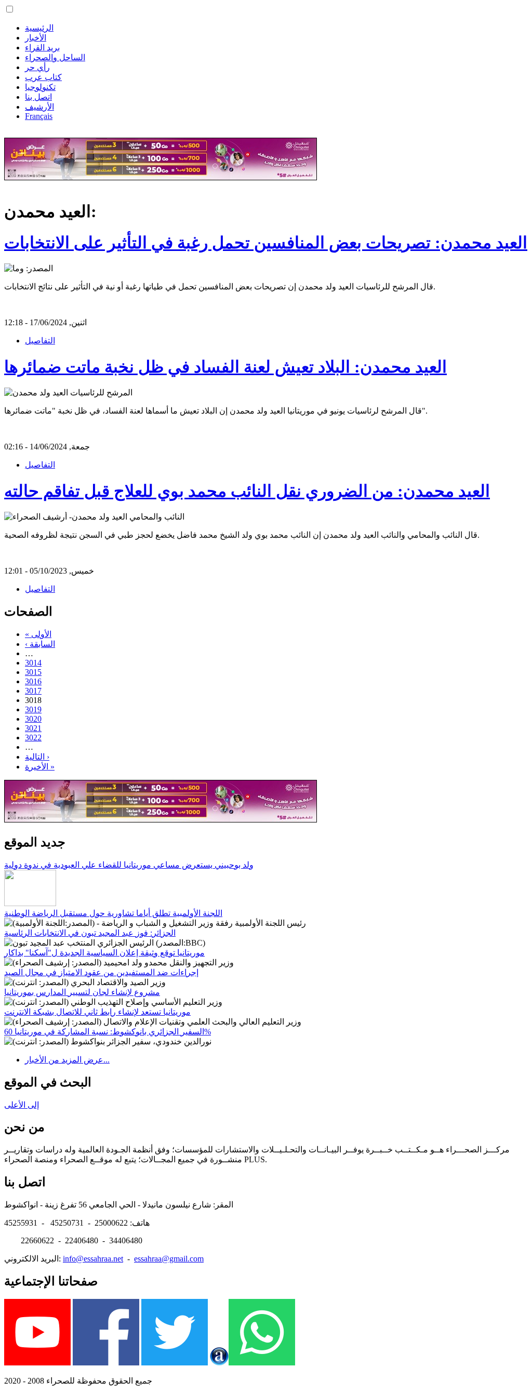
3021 (33, 728)
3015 (33, 672)
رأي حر (37, 67)
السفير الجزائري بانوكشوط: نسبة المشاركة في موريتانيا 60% (107, 1031)
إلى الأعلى (21, 1104)
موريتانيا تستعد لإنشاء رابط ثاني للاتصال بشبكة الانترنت (97, 1011)
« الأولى (38, 634)
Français (38, 116)
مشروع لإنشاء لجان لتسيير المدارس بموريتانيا (82, 992)
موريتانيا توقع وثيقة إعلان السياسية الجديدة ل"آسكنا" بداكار (104, 952)
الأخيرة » (40, 766)
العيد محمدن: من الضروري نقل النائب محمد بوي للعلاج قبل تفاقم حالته (247, 491)
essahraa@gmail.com (169, 1258)
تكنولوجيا (40, 87)
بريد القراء (42, 47)
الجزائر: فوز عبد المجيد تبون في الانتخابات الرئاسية (90, 932)
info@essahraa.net (93, 1258)
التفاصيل (40, 340)
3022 (33, 737)
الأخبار (35, 37)
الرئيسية (39, 27)
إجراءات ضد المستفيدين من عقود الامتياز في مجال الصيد (101, 972)
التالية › (37, 756)
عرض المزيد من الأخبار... (67, 1059)
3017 (33, 690)
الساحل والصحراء (55, 57)
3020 (33, 718)
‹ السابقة (40, 644)
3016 (33, 681)
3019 (33, 709)
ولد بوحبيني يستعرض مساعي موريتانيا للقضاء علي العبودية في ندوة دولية (129, 864)
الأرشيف (39, 106)
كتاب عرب (43, 77)
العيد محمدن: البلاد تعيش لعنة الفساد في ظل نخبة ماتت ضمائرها (225, 366)
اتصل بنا (38, 96)
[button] (9, 9)
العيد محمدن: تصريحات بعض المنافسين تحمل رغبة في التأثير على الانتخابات (265, 242)
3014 (33, 662)
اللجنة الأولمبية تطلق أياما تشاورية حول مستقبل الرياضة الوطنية (113, 913)
